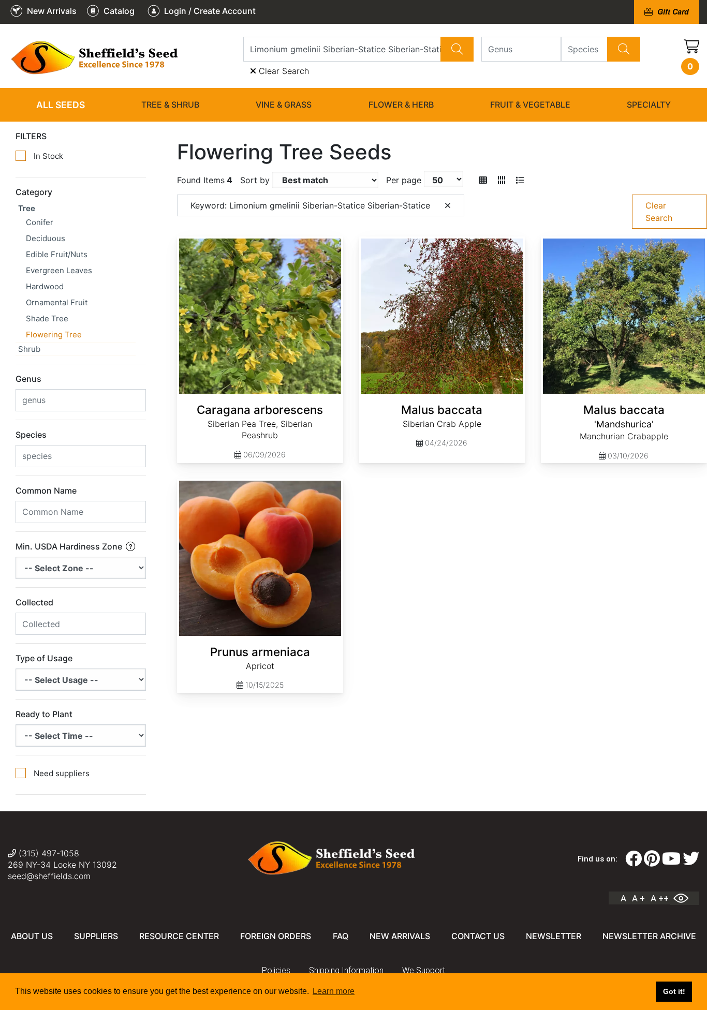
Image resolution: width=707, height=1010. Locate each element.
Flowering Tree (54, 334)
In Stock (48, 156)
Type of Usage (44, 658)
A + (638, 898)
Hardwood (45, 286)
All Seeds (60, 104)
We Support (423, 970)
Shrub (29, 349)
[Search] (457, 49)
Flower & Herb (401, 104)
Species (31, 434)
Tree (26, 208)
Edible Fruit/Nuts (56, 254)
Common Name (46, 490)
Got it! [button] (674, 991)
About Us (32, 936)
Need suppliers (62, 773)
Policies (276, 970)
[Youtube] (671, 859)
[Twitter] (691, 859)
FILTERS (31, 136)
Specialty (649, 104)
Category (34, 192)
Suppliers (96, 936)
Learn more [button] (334, 991)
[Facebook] (633, 859)
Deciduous (45, 238)
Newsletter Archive (649, 936)
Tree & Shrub (170, 104)
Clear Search (282, 71)
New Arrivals (400, 936)
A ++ (660, 898)
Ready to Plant (44, 714)
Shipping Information (346, 970)
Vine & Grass (284, 104)
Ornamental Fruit (56, 302)
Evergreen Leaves (59, 270)
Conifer (39, 222)
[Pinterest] (652, 859)
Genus (28, 379)
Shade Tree (47, 318)
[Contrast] (684, 898)
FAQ (340, 936)
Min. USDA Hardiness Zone (70, 546)
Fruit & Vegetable (530, 104)
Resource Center (179, 936)
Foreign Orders (275, 936)
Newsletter (553, 936)
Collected (34, 602)
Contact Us (478, 936)
